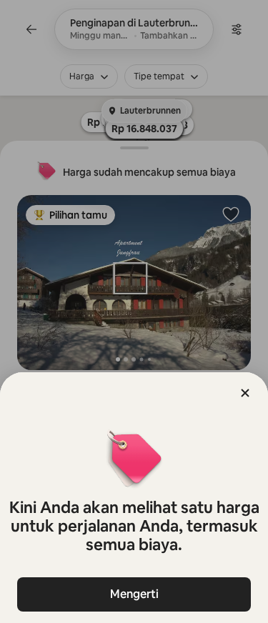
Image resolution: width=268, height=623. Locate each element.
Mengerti (134, 594)
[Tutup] (245, 393)
